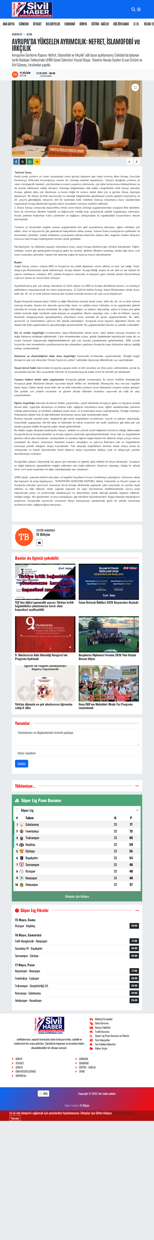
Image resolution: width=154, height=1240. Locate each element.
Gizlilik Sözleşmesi (123, 1113)
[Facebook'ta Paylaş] (16, 162)
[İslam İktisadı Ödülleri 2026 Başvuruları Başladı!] (109, 581)
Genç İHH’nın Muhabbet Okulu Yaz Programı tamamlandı (106, 706)
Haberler (17, 34)
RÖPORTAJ (21, 1076)
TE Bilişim (43, 534)
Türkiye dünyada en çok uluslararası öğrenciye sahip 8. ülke (43, 706)
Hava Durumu (102, 1023)
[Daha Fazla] (37, 162)
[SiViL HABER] (32, 9)
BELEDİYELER (53, 23)
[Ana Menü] (139, 9)
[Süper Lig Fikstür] (137, 910)
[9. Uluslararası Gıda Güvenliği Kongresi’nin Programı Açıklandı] (45, 633)
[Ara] (133, 9)
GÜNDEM (23, 23)
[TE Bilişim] (24, 536)
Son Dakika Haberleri (105, 1044)
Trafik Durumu (102, 1031)
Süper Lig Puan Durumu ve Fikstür (112, 1036)
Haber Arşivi (101, 1048)
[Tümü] (137, 785)
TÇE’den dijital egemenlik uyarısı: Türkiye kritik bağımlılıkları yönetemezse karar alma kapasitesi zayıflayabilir (44, 606)
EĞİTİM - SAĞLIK (100, 23)
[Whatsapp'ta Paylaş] (30, 162)
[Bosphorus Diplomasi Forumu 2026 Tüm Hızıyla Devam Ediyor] (109, 633)
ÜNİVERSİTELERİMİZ (26, 1071)
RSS (45, 1093)
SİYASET (37, 23)
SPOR (82, 1071)
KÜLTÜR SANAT (121, 23)
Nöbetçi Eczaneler (104, 1019)
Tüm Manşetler (102, 1040)
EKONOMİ (69, 23)
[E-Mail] (39, 543)
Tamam (15, 1118)
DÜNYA (83, 23)
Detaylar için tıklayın (77, 896)
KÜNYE (19, 1059)
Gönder (22, 763)
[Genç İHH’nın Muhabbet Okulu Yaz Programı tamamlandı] (109, 683)
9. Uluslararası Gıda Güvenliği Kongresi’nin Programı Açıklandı (41, 657)
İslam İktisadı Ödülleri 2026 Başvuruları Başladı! (109, 602)
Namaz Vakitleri (103, 1027)
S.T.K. (136, 23)
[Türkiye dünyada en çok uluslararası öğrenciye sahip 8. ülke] (45, 683)
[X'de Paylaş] (23, 162)
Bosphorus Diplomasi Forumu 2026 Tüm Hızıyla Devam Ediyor (107, 657)
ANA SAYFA (8, 23)
